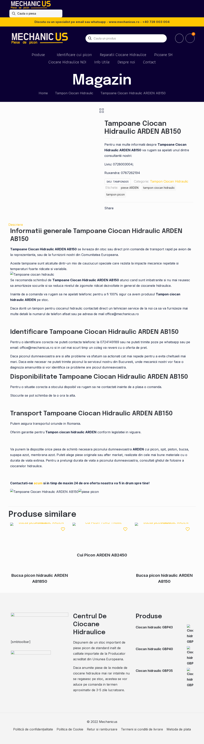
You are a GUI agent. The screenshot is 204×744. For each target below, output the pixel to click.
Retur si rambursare (102, 729)
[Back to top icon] (185, 736)
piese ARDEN (129, 187)
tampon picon (115, 194)
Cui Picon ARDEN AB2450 (102, 555)
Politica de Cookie (70, 729)
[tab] (102, 224)
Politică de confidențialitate (33, 729)
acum (38, 483)
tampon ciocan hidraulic (159, 187)
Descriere (15, 225)
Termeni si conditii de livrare (142, 729)
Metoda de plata (179, 729)
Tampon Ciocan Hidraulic (74, 93)
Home (43, 93)
